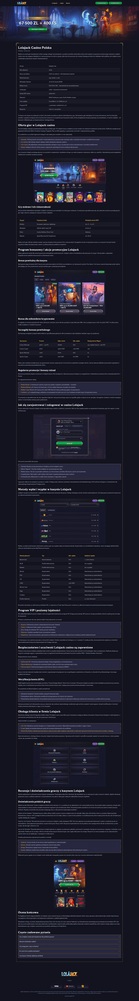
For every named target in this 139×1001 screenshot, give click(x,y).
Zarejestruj (115, 3)
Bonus (68, 3)
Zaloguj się (102, 3)
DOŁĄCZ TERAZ (38, 29)
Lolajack (54, 3)
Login (62, 3)
